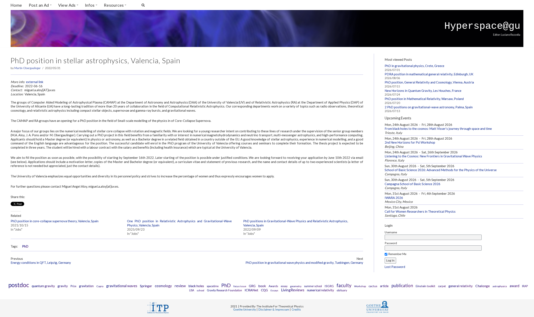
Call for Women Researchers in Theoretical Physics (420, 211)
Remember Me (397, 254)
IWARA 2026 (394, 198)
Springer (146, 286)
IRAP (525, 286)
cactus (373, 286)
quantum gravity (43, 286)
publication (402, 285)
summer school (313, 286)
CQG (264, 290)
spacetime (213, 286)
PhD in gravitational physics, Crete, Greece (414, 66)
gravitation (86, 286)
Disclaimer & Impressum (273, 309)
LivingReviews (292, 290)
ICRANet (251, 290)
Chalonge (482, 286)
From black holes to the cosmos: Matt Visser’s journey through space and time (438, 128)
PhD (25, 246)
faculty (343, 285)
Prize (73, 286)
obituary (342, 290)
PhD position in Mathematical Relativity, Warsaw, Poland (424, 99)
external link (34, 82)
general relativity (460, 286)
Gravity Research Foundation (224, 290)
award (514, 286)
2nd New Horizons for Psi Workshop (410, 142)
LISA (191, 290)
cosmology (163, 286)
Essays (274, 290)
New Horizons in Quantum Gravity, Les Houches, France (423, 90)
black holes (196, 286)
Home (16, 5)
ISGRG (329, 286)
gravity (63, 286)
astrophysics (499, 286)
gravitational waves (121, 286)
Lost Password (394, 267)
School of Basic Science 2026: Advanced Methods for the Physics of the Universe (441, 170)
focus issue (239, 286)
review (180, 286)
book (262, 286)
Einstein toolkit (425, 286)
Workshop (360, 286)
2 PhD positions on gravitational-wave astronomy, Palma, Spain (429, 107)
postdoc (18, 284)
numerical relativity (320, 290)
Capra (99, 286)
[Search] (143, 5)
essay (284, 286)
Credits (296, 309)
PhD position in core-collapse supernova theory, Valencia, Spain (54, 221)
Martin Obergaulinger (27, 68)
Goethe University (244, 309)
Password (391, 243)
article (384, 286)
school (200, 290)
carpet (442, 286)
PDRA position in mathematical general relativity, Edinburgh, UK (429, 74)
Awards (273, 286)
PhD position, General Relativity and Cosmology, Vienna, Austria (429, 82)
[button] (51, 5)
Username (391, 232)
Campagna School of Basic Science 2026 (412, 184)
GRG (252, 286)
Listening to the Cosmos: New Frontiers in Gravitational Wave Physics (433, 156)
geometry (295, 286)
